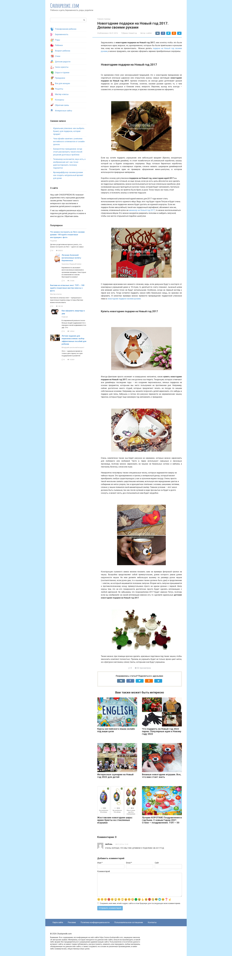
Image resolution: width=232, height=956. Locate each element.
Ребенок (59, 45)
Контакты (152, 922)
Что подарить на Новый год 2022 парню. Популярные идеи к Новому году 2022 (161, 731)
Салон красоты (62, 67)
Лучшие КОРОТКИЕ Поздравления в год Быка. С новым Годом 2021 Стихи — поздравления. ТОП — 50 (162, 820)
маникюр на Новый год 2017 (142, 210)
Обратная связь (62, 105)
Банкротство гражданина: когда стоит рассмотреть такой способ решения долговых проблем (67, 152)
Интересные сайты (63, 111)
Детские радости (62, 61)
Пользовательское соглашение (128, 922)
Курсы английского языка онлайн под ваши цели (116, 730)
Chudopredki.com (64, 5)
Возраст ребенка (62, 51)
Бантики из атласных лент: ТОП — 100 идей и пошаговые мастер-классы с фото (67, 288)
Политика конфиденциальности (95, 922)
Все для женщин (62, 83)
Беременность (61, 34)
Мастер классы (62, 94)
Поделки (53, 241)
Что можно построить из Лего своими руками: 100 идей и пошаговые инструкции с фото (67, 234)
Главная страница (103, 19)
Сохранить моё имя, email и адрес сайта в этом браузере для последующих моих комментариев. (140, 903)
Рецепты (59, 89)
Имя (99, 863)
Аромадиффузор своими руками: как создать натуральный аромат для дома (68, 175)
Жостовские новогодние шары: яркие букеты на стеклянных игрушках (115, 820)
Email (129, 863)
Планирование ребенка (65, 29)
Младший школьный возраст (73, 347)
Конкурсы (59, 100)
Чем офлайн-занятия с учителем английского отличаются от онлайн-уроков (69, 141)
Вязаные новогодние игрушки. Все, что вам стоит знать (161, 775)
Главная (65, 317)
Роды (57, 40)
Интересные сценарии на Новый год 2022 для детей (115, 775)
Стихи (57, 56)
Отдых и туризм (62, 72)
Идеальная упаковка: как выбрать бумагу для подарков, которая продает (68, 131)
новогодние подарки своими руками (124, 299)
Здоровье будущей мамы (71, 264)
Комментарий (103, 871)
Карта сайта (58, 922)
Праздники (60, 78)
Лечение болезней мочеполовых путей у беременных (71, 258)
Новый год (133, 33)
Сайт (157, 863)
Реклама (72, 922)
